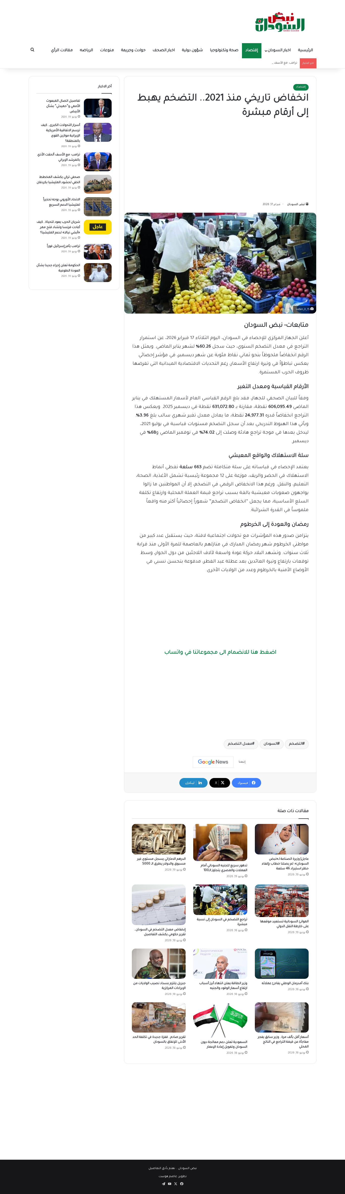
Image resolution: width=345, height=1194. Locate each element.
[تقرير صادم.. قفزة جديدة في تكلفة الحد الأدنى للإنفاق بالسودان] (159, 1017)
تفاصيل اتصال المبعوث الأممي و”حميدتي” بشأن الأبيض (63, 106)
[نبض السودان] (281, 21)
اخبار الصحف (164, 50)
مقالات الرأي (62, 50)
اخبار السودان (279, 50)
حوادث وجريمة (133, 50)
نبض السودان (296, 204)
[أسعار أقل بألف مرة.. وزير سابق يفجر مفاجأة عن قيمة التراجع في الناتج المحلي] (282, 1017)
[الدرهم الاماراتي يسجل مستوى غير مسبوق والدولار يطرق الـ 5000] (159, 839)
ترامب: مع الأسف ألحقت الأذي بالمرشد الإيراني (266, 63)
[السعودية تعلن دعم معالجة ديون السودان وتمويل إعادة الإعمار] (220, 1020)
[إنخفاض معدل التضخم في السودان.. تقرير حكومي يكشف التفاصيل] (159, 904)
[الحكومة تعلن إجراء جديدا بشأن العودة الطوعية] (98, 272)
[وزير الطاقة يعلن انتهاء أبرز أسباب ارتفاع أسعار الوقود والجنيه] (220, 964)
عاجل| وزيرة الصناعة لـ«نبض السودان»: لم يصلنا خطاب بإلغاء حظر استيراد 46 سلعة (285, 864)
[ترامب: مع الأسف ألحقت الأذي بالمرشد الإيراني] (98, 161)
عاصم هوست (168, 1176)
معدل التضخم (240, 744)
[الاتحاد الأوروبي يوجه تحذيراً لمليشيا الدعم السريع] (98, 206)
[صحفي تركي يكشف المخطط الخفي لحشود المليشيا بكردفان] (98, 184)
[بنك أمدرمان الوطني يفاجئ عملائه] (282, 964)
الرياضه (86, 50)
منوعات (107, 50)
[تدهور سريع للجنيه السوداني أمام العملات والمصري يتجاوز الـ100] (220, 842)
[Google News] (213, 762)
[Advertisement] (220, 161)
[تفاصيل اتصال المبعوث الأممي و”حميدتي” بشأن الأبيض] (98, 108)
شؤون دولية (192, 50)
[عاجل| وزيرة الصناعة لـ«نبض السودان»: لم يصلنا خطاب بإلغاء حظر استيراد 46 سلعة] (282, 839)
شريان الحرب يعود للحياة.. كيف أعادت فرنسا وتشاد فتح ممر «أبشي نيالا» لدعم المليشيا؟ (58, 227)
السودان (271, 744)
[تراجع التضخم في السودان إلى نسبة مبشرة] (220, 899)
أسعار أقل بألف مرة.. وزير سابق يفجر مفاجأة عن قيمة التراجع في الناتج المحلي (283, 1042)
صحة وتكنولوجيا (224, 50)
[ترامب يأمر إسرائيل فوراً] (98, 252)
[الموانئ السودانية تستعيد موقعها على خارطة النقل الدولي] (282, 900)
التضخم (296, 744)
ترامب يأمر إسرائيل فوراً (63, 246)
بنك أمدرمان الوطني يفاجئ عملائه (285, 983)
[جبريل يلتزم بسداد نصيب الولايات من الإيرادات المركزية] (159, 964)
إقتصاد (251, 50)
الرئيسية (305, 50)
